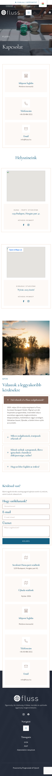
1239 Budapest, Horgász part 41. (26, 213)
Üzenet (6, 523)
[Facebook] (50, 12)
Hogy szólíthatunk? (14, 501)
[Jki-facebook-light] (24, 225)
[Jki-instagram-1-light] (45, 12)
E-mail (6, 512)
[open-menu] (29, 12)
